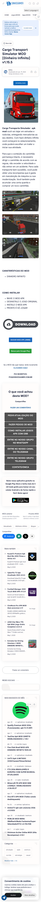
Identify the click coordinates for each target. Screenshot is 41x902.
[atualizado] (29, 722)
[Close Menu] (35, 28)
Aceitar (13, 895)
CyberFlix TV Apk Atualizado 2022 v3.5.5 (16, 574)
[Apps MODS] (26, 15)
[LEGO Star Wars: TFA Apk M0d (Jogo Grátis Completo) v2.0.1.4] (32, 625)
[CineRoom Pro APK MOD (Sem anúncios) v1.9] (32, 608)
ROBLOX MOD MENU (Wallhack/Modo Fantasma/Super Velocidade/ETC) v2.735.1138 (21, 821)
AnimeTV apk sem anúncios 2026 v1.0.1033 (21, 809)
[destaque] (28, 766)
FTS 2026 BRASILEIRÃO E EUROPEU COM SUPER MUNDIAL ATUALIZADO (21, 772)
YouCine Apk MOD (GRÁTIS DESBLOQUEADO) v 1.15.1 (18, 737)
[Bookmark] (33, 3)
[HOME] (7, 15)
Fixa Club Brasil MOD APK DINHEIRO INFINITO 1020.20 (19, 748)
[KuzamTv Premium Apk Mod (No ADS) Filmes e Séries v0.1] (32, 557)
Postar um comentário (20, 670)
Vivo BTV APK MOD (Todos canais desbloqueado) (21, 798)
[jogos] (25, 744)
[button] (37, 3)
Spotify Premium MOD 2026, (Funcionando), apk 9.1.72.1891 (19, 726)
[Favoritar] (31, 72)
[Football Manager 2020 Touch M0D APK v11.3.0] (32, 592)
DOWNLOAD (21, 83)
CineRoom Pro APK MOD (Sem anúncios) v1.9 (17, 607)
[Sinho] (10, 70)
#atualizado (8, 526)
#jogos (33, 526)
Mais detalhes (30, 895)
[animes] (19, 804)
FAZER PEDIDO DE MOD (20, 424)
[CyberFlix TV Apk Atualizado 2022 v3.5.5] (32, 576)
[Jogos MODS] (15, 15)
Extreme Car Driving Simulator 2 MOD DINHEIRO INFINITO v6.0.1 (15, 643)
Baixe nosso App (11, 33)
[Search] (30, 3)
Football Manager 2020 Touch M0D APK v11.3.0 (16, 590)
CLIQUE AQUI (28, 28)
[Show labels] (11, 861)
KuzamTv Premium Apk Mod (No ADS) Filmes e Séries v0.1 (16, 556)
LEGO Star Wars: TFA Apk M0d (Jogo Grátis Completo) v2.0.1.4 (16, 624)
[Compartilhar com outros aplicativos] (32, 536)
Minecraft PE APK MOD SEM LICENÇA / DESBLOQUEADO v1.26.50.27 (19, 785)
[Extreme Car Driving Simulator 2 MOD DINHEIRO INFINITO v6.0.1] (32, 644)
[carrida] (19, 744)
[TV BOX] (35, 15)
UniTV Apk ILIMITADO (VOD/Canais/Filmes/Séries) (19, 759)
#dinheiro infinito (21, 526)
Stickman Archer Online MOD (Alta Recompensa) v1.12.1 (22, 833)
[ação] (20, 780)
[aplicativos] (22, 722)
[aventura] (28, 815)
